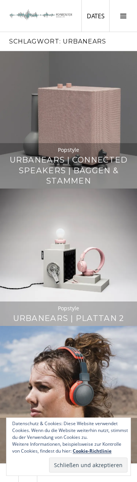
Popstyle (68, 149)
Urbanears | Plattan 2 (68, 318)
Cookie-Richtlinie (92, 451)
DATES (98, 15)
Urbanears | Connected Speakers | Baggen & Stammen (69, 170)
